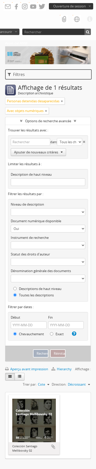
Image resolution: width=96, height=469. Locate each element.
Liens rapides (89, 19)
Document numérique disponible (36, 221)
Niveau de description (27, 204)
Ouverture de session (69, 6)
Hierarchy (64, 369)
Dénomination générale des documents (41, 271)
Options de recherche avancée (48, 121)
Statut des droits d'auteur (30, 254)
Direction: (59, 384)
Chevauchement (31, 334)
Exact (59, 334)
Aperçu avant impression (28, 369)
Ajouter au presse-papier (53, 446)
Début (15, 317)
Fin (50, 317)
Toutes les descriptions (36, 295)
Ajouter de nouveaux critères (36, 152)
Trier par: (29, 384)
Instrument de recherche (30, 237)
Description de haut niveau (31, 174)
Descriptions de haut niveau (39, 288)
